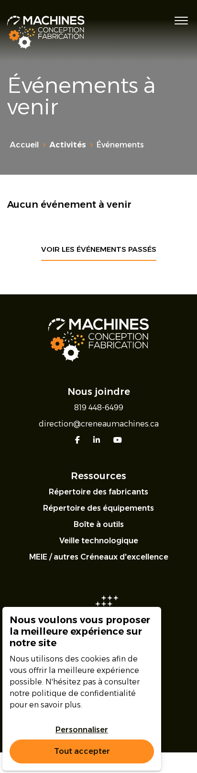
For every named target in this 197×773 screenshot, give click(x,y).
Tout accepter (82, 751)
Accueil (24, 144)
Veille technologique (98, 540)
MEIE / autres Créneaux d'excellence (98, 556)
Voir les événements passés (98, 249)
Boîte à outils (99, 524)
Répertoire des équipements (98, 508)
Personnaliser (81, 729)
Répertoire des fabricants (98, 491)
